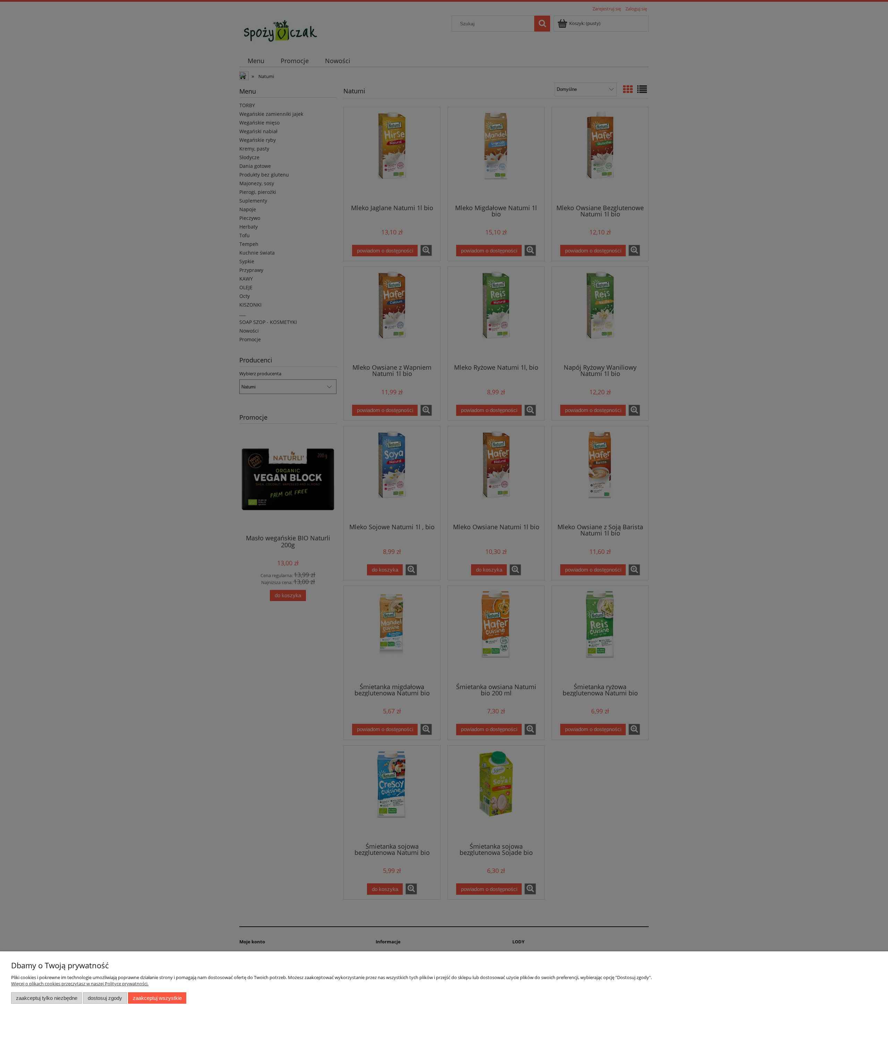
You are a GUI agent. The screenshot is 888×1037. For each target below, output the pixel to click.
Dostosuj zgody (105, 998)
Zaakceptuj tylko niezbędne (46, 998)
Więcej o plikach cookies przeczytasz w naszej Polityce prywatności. (79, 983)
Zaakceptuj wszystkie (157, 998)
